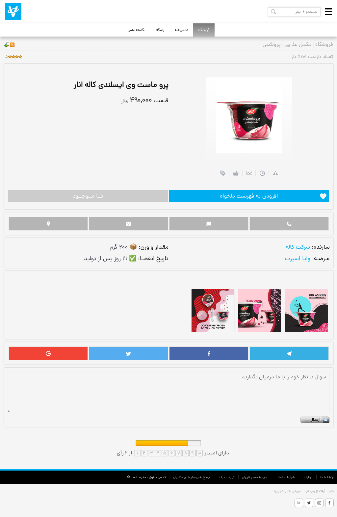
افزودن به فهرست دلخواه (249, 196)
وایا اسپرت (297, 258)
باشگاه (160, 30)
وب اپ (309, 491)
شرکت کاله (298, 247)
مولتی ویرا (281, 491)
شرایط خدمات (285, 477)
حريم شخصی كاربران (255, 477)
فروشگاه (204, 30)
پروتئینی (272, 44)
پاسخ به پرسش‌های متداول (191, 477)
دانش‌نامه (181, 30)
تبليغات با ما (226, 477)
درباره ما (307, 477)
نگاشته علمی (136, 30)
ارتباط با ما (327, 477)
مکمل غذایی (298, 44)
